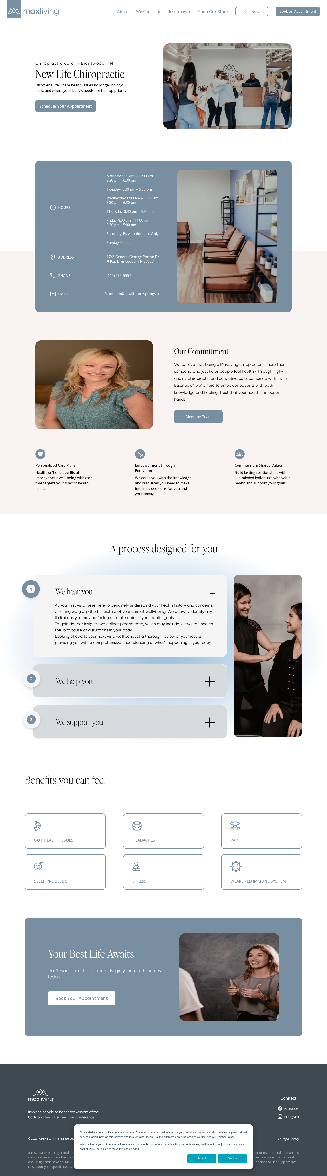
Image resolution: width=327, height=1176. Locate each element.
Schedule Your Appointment (65, 106)
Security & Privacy (288, 1139)
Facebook (291, 1108)
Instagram (291, 1116)
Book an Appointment (297, 11)
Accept (202, 1158)
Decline (232, 1158)
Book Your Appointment (81, 998)
